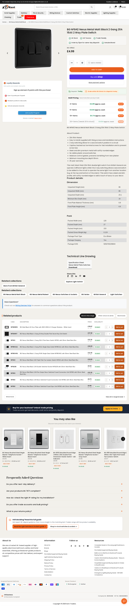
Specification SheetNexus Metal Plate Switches (79, 265)
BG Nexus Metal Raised (39, 294)
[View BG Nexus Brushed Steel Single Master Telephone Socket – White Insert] (13, 439)
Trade (20, 16)
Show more (10, 397)
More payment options (97, 83)
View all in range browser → (115, 397)
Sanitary (24, 13)
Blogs (46, 551)
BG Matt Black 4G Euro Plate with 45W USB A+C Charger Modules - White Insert (45, 327)
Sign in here (38, 118)
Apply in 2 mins (111, 409)
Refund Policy (48, 563)
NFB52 (13, 380)
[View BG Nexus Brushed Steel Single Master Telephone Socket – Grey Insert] (90, 439)
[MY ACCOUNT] (110, 7)
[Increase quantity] (82, 62)
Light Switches (116, 294)
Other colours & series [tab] (105, 316)
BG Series (85, 294)
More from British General (14, 286)
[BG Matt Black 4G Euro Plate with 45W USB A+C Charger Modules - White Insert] (7, 327)
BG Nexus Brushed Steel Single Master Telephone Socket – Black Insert (39, 455)
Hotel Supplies (9, 13)
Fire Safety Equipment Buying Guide (55, 554)
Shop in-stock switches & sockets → (63, 526)
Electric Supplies (91, 13)
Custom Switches (72, 13)
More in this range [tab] (87, 316)
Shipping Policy (49, 560)
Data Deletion (48, 572)
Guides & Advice (112, 2)
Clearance (30, 17)
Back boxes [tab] (121, 316)
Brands (46, 548)
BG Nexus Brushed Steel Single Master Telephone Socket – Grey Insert (90, 455)
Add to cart (119, 327)
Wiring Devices (55, 13)
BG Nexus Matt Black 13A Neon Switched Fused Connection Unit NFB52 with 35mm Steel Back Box (51, 380)
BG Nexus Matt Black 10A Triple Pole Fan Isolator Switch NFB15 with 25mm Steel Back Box (49, 360)
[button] (33, 48)
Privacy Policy (48, 566)
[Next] (59, 53)
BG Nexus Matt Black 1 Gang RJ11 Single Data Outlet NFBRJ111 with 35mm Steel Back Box (49, 347)
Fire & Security (38, 13)
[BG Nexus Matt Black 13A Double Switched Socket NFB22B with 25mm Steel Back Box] (7, 366)
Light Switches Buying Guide (53, 557)
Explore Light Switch (74, 282)
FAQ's (123, 2)
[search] (92, 7)
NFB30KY (14, 333)
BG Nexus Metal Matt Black (17, 22)
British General (100, 294)
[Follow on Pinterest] (80, 276)
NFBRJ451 (14, 353)
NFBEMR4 (14, 327)
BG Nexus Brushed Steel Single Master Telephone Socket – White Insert (13, 455)
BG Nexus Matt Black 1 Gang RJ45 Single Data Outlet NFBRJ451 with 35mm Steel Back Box (49, 353)
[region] (33, 53)
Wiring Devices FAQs (23, 305)
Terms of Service (49, 569)
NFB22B (13, 366)
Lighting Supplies (109, 13)
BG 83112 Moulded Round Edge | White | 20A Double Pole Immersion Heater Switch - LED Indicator (64, 456)
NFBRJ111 (14, 347)
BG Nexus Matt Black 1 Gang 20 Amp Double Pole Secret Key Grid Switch (43, 333)
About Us (47, 545)
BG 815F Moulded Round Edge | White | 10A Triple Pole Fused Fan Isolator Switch (115, 455)
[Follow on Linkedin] (76, 276)
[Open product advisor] (124, 601)
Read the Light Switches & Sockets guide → (30, 526)
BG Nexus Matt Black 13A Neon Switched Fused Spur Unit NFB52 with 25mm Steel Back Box (49, 386)
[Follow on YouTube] (84, 276)
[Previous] (8, 53)
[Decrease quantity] (72, 62)
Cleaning (7, 17)
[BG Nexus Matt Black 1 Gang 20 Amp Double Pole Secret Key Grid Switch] (7, 334)
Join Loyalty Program (32, 113)
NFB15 (13, 360)
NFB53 (13, 373)
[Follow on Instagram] (72, 276)
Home (4, 22)
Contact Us (47, 575)
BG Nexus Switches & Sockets (65, 294)
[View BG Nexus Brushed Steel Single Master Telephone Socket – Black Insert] (39, 439)
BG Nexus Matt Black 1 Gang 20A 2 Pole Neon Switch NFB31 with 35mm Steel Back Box (48, 340)
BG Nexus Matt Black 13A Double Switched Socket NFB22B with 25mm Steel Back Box (47, 366)
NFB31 (13, 340)
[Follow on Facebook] (68, 276)
